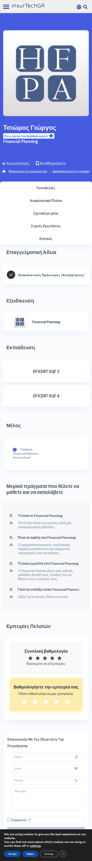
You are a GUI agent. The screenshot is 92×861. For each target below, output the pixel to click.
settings (35, 846)
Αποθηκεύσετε (52, 163)
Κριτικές (45, 238)
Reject (30, 854)
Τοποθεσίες (45, 188)
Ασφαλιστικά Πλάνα (46, 200)
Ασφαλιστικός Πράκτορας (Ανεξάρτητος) (51, 275)
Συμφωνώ (19, 820)
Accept (12, 854)
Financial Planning (20, 141)
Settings (49, 854)
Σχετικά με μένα (45, 213)
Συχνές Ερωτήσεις (46, 226)
